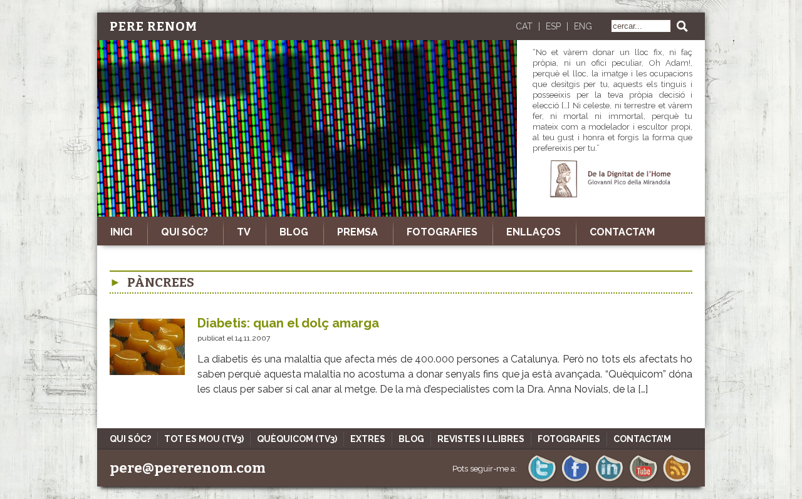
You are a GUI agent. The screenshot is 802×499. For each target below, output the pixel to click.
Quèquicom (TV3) (297, 439)
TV (244, 232)
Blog (293, 232)
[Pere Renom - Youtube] (643, 480)
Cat (524, 26)
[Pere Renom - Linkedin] (609, 480)
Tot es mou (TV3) (204, 439)
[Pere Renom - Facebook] (575, 480)
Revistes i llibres (480, 439)
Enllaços (533, 232)
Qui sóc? (184, 232)
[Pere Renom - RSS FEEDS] (677, 480)
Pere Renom (153, 26)
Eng (583, 26)
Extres (367, 439)
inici (121, 232)
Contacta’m (622, 232)
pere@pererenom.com (188, 468)
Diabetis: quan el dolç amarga (288, 323)
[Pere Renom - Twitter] (541, 480)
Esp (553, 26)
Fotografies (442, 232)
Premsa (357, 232)
